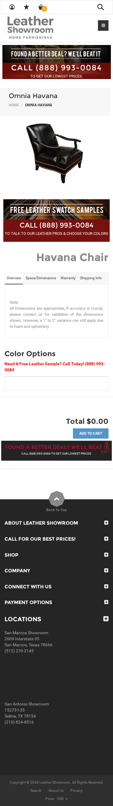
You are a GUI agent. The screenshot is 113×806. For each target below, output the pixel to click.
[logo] (42, 27)
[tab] (14, 278)
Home (14, 105)
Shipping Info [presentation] (91, 278)
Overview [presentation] (14, 278)
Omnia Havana (33, 96)
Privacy (77, 790)
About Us (56, 790)
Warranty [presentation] (68, 278)
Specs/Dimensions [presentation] (41, 278)
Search (36, 790)
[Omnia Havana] (56, 154)
